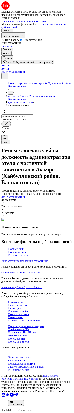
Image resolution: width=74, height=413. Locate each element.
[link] (7, 57)
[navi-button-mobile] (4, 76)
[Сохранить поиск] (4, 137)
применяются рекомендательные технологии (30, 377)
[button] (5, 65)
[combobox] (17, 116)
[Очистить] (6, 124)
